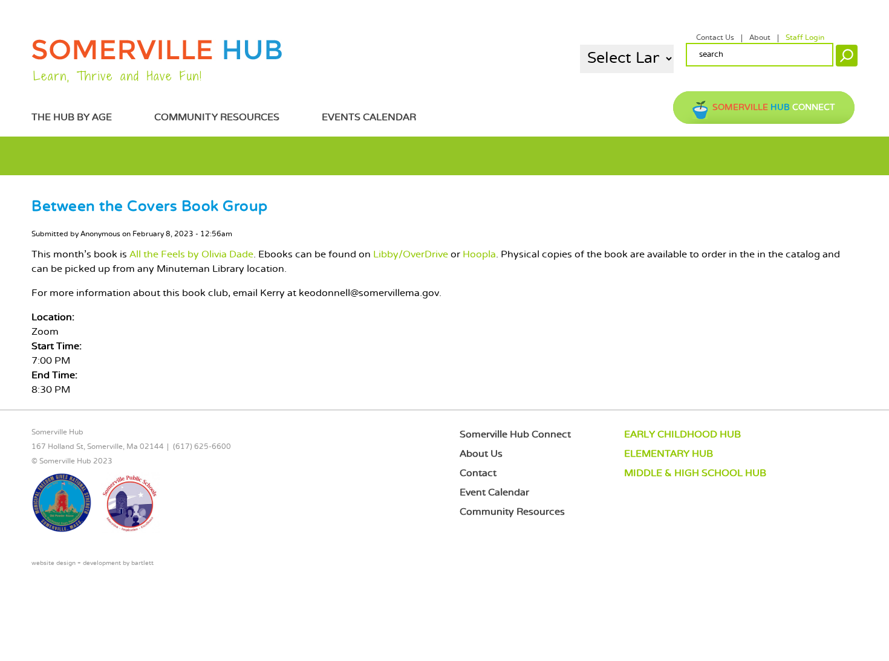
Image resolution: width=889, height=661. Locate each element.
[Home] (156, 57)
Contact (478, 473)
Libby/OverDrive (410, 254)
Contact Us (715, 38)
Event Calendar (494, 492)
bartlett (142, 563)
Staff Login (805, 38)
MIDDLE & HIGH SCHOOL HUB (695, 473)
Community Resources (216, 117)
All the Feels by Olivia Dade (191, 254)
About (759, 38)
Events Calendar (369, 117)
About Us (481, 454)
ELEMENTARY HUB (668, 454)
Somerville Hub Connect (515, 434)
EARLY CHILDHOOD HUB (682, 434)
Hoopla (479, 254)
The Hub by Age (71, 117)
